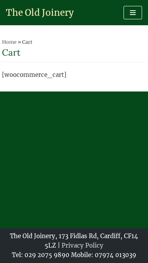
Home (9, 42)
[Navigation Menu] (133, 12)
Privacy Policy (82, 245)
